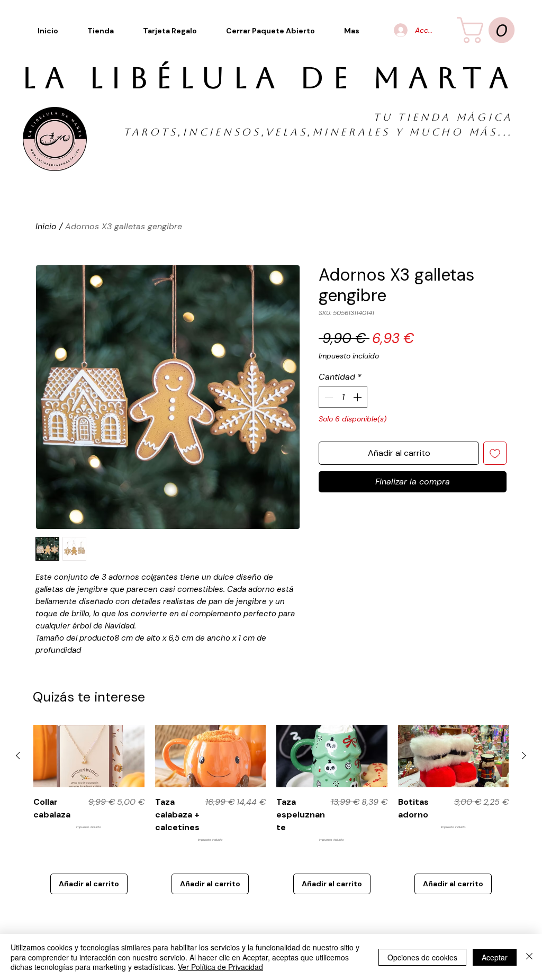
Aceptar (495, 957)
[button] (352, 30)
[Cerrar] (529, 957)
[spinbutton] (343, 397)
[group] (271, 809)
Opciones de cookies (422, 957)
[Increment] (358, 397)
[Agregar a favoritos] (495, 453)
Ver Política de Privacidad (220, 966)
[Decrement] (327, 397)
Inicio (46, 226)
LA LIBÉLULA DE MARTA (269, 78)
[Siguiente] (524, 755)
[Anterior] (18, 755)
